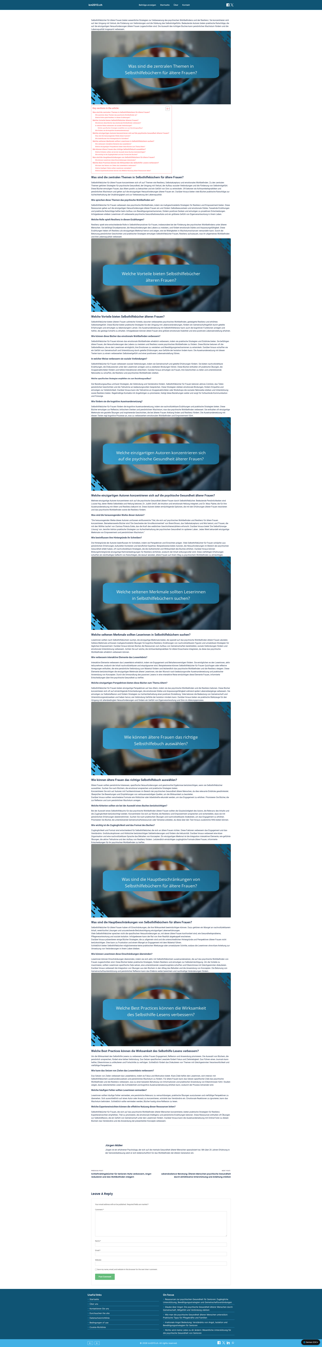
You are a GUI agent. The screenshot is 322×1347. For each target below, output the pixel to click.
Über (176, 5)
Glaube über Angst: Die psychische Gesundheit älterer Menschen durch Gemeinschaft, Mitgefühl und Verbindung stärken (198, 1308)
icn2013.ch (95, 4)
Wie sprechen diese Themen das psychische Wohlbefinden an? (116, 115)
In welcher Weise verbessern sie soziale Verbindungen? (113, 125)
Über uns (94, 1304)
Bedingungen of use (99, 1322)
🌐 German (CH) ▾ (310, 1342)
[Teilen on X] (224, 1343)
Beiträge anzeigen (147, 5)
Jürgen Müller (114, 1145)
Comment (99, 1210)
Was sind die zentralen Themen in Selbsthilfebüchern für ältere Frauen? (121, 112)
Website (98, 1260)
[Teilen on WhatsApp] (232, 1343)
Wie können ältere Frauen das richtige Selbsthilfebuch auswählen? (119, 149)
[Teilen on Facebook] (227, 4)
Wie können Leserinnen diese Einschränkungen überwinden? (115, 160)
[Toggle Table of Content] (166, 109)
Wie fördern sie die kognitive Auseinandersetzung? (112, 130)
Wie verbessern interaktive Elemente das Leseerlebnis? (113, 144)
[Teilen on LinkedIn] (228, 1343)
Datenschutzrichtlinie (100, 1318)
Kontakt (186, 5)
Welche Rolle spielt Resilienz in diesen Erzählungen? (112, 117)
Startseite (165, 5)
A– (97, 1343)
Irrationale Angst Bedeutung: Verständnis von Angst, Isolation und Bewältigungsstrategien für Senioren (195, 1324)
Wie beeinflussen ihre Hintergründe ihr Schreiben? (112, 138)
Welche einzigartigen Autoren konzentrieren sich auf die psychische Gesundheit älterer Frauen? (131, 133)
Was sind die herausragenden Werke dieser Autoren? (112, 136)
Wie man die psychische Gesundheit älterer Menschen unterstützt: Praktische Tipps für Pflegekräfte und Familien (195, 1316)
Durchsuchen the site (100, 1313)
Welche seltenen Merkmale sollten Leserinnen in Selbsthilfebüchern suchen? (123, 141)
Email (97, 1250)
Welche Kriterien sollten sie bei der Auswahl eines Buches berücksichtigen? (120, 152)
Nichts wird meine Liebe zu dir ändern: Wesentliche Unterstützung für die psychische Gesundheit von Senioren (197, 1331)
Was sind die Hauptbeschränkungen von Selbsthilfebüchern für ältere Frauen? (124, 157)
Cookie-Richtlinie (98, 1327)
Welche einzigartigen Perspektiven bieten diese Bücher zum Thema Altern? (120, 147)
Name (98, 1241)
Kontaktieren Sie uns (99, 1308)
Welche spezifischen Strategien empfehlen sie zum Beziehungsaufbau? (120, 128)
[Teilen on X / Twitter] (231, 4)
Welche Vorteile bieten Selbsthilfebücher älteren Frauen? (115, 120)
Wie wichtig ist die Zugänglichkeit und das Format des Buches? (116, 154)
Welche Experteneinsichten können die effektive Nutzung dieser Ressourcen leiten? (123, 171)
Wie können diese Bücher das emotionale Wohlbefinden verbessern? (118, 123)
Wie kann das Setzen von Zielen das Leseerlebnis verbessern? (115, 165)
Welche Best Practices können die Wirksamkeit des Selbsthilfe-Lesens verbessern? (126, 163)
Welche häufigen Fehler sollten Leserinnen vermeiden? (113, 168)
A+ (90, 1343)
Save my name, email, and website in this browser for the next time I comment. (127, 1269)
